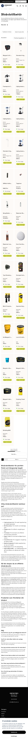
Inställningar (14, 736)
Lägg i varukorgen (7, 67)
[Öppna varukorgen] (23, 5)
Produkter (3, 711)
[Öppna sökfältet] (17, 5)
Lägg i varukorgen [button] (7, 96)
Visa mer (3, 25)
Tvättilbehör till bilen (6, 32)
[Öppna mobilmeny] (26, 5)
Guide (2, 715)
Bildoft (3, 713)
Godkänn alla (14, 732)
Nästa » (17, 459)
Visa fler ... (14, 454)
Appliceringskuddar (19, 32)
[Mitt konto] (20, 5)
